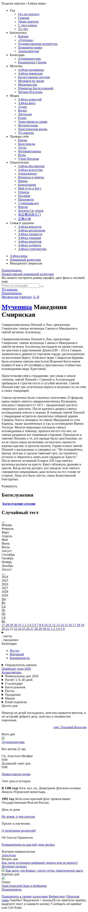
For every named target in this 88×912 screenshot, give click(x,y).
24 (20, 628)
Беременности (20, 658)
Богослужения (15, 687)
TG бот (23, 29)
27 (4, 625)
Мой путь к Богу (29, 188)
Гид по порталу (28, 14)
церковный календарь (28, 274)
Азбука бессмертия (31, 166)
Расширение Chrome (32, 62)
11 (50, 625)
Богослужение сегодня (34, 77)
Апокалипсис (27, 173)
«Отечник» (26, 40)
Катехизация (27, 184)
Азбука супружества (32, 249)
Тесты (22, 147)
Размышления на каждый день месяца (28, 844)
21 (8, 628)
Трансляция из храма (32, 121)
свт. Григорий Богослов (69, 727)
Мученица (17, 307)
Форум (23, 207)
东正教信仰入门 (29, 214)
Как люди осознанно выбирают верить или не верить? (40, 862)
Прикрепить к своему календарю (25, 896)
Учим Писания (28, 158)
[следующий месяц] (3, 574)
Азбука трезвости (30, 234)
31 (20, 625)
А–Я (36, 297)
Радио (22, 118)
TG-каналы (26, 132)
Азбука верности (30, 226)
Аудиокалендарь (29, 58)
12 (54, 625)
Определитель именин (21, 665)
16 (71, 625)
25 (24, 628)
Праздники (13, 694)
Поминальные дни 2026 (21, 676)
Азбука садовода (29, 245)
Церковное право (30, 47)
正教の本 (24, 219)
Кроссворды (26, 144)
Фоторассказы (28, 125)
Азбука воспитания (31, 230)
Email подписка (16, 702)
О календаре (14, 683)
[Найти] (42, 286)
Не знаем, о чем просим (18, 816)
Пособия (24, 196)
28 (8, 625)
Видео (22, 110)
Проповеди (26, 199)
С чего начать (27, 25)
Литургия (25, 114)
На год (14, 650)
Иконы (23, 181)
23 (16, 628)
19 (82, 625)
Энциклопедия (28, 51)
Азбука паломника (31, 69)
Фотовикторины (29, 151)
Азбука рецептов (30, 241)
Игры (22, 155)
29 (12, 625)
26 (28, 628)
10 (46, 625)
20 (4, 628)
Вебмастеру (57, 896)
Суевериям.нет (28, 203)
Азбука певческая (30, 73)
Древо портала (28, 21)
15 (66, 625)
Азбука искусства (30, 170)
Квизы (22, 140)
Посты (9, 691)
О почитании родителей (19, 830)
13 (58, 625)
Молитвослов (27, 84)
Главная (23, 18)
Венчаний (17, 654)
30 (16, 625)
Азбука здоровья (29, 238)
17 (75, 625)
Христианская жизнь (32, 129)
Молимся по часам (31, 81)
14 (62, 625)
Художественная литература (38, 44)
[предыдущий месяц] (3, 522)
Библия (23, 36)
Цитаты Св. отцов (30, 210)
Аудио (22, 107)
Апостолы (9, 855)
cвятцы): (26, 297)
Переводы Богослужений (35, 88)
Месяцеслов (10, 297)
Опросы (23, 192)
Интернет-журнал (14, 866)
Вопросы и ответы (31, 177)
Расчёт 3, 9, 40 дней (19, 680)
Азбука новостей (30, 99)
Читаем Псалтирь (30, 92)
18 (79, 625)
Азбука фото (26, 103)
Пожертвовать (12, 270)
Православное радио (16, 774)
